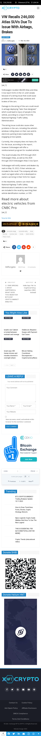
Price (33, 471)
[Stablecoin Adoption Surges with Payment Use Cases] (29, 322)
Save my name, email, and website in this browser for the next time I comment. (20, 421)
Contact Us (13, 703)
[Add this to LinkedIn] (18, 734)
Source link (6, 218)
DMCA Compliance (20, 714)
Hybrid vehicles (30, 234)
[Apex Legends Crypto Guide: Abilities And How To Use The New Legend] (9, 520)
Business (5, 234)
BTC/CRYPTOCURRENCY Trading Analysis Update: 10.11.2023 (24, 499)
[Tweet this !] (13, 734)
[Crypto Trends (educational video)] (9, 541)
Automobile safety (23, 231)
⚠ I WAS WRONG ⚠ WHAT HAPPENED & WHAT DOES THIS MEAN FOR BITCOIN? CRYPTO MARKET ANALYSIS (12, 293)
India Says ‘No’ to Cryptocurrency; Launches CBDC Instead (29, 288)
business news (13, 234)
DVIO (25, 729)
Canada (21, 234)
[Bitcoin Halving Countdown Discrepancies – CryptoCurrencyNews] (29, 343)
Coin (6, 471)
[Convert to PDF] (28, 734)
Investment (6, 37)
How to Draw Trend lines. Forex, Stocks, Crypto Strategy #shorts (24, 509)
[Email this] (23, 734)
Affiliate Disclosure (29, 708)
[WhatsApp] (33, 734)
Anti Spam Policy (11, 708)
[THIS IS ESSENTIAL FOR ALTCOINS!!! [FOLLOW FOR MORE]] (9, 531)
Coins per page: (17, 476)
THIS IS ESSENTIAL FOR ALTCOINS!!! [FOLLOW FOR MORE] (25, 531)
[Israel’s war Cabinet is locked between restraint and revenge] (11, 322)
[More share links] (38, 734)
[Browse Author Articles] (20, 259)
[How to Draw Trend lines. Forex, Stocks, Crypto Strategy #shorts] (9, 509)
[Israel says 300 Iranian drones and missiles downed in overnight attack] (11, 343)
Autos (31, 231)
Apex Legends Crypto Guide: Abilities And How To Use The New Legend (26, 520)
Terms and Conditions (20, 719)
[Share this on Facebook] (8, 734)
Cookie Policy (27, 703)
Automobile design (11, 231)
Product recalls (6, 237)
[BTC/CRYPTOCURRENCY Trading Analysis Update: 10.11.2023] (9, 499)
